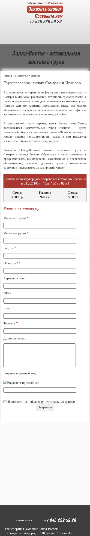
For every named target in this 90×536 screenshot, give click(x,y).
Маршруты (21, 75)
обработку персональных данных (52, 402)
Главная (7, 75)
